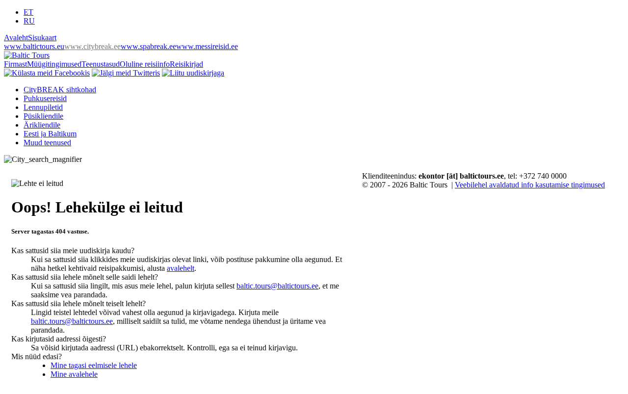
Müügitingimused (54, 64)
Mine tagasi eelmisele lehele (94, 365)
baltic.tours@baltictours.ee (277, 286)
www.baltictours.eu (34, 46)
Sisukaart (42, 37)
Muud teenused (47, 142)
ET (28, 12)
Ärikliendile (42, 125)
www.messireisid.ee (207, 46)
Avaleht (16, 37)
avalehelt (180, 268)
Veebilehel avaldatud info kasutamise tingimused (530, 185)
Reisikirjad (186, 64)
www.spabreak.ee (148, 46)
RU (29, 21)
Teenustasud (100, 64)
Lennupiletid (43, 107)
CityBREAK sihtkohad (60, 89)
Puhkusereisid (45, 98)
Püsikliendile (43, 116)
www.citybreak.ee (92, 46)
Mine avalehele (74, 374)
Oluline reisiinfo (145, 64)
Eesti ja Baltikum (50, 134)
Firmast (15, 64)
